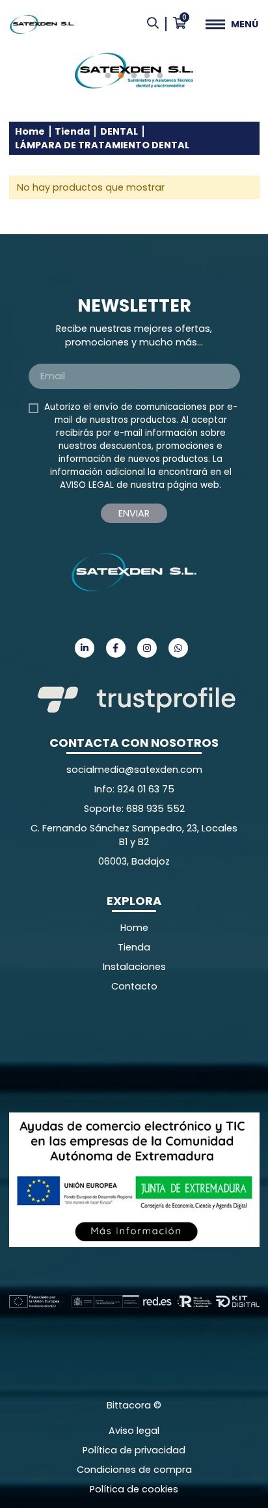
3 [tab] (134, 76)
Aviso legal (134, 1430)
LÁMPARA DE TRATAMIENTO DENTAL (102, 145)
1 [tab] (107, 76)
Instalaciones (134, 966)
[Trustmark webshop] (106, 1051)
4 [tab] (147, 76)
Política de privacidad (134, 1450)
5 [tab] (160, 76)
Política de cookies (134, 1489)
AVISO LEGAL (87, 485)
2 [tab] (120, 76)
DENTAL (119, 131)
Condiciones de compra (134, 1469)
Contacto (134, 986)
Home (30, 131)
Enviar (134, 513)
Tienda (72, 131)
